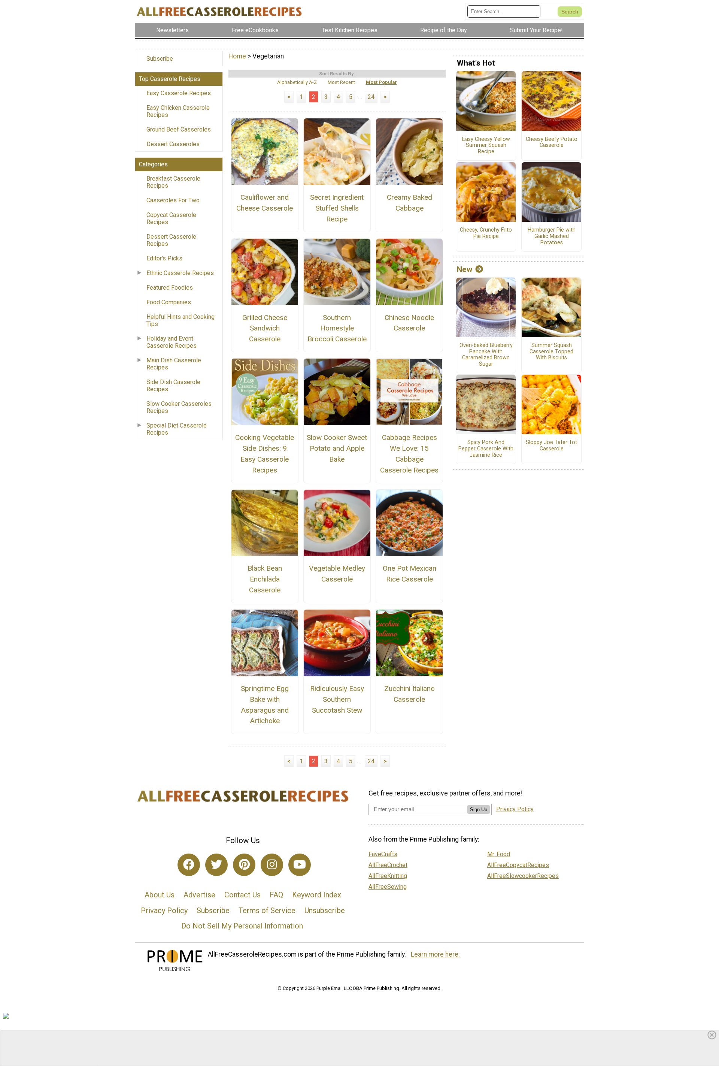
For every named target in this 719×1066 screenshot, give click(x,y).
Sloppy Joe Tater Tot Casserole (551, 446)
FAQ (276, 894)
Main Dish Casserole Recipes (173, 364)
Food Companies (168, 302)
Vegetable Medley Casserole (337, 573)
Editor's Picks (164, 258)
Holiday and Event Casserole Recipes (171, 342)
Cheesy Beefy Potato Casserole (551, 142)
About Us (160, 894)
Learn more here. (435, 954)
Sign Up (478, 809)
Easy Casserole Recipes (178, 93)
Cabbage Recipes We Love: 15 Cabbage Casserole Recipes (409, 453)
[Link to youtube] (299, 865)
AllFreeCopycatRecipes (518, 865)
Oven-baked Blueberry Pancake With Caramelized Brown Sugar (486, 354)
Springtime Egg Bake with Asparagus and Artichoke (265, 704)
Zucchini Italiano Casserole (409, 694)
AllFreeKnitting (387, 875)
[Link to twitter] (216, 865)
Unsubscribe (324, 910)
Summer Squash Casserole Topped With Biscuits (551, 351)
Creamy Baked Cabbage (409, 202)
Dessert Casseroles (173, 144)
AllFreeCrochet (387, 865)
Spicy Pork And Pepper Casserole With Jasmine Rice (485, 449)
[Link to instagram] (272, 865)
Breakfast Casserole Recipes (173, 182)
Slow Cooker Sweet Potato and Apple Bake (337, 448)
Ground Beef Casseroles (178, 129)
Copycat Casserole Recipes (171, 218)
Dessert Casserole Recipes (171, 240)
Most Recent (341, 82)
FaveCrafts (382, 854)
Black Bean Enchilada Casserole (265, 579)
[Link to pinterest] (244, 865)
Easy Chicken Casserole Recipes (178, 111)
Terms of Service (267, 910)
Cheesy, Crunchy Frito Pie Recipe (486, 233)
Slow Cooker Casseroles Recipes (179, 407)
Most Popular (381, 82)
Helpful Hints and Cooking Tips (180, 320)
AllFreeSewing (387, 886)
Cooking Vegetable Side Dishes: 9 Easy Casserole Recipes (264, 453)
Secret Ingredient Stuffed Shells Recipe (337, 208)
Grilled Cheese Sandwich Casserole (264, 328)
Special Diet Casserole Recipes (176, 429)
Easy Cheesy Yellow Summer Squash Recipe (486, 145)
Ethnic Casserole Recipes (180, 273)
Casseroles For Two (173, 200)
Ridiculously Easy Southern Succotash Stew (337, 699)
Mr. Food (498, 854)
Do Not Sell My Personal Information (242, 925)
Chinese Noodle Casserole (409, 323)
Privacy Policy (164, 910)
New (464, 269)
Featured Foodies (169, 287)
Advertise (199, 894)
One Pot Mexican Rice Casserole (409, 573)
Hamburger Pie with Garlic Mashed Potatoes (552, 236)
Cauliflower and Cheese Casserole (264, 202)
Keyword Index (316, 894)
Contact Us (242, 894)
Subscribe (159, 58)
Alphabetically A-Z (297, 82)
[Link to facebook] (189, 865)
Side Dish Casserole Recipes (173, 385)
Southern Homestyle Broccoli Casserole (337, 328)
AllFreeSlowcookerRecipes (523, 875)
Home (237, 56)
